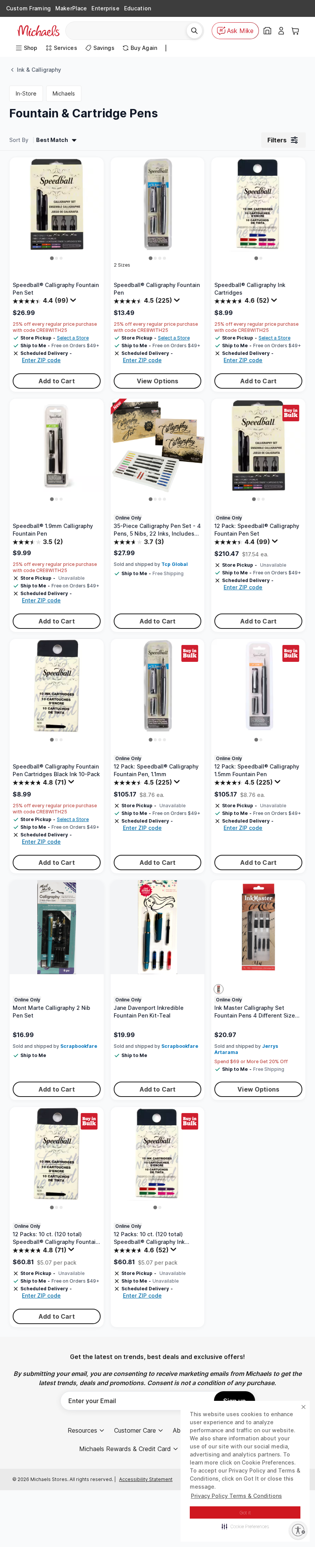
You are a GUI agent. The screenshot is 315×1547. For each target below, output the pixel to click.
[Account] (281, 30)
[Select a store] (267, 30)
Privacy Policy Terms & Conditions (236, 1496)
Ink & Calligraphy (39, 69)
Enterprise (105, 8)
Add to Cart (56, 381)
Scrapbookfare (78, 1046)
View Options (158, 381)
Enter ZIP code (41, 360)
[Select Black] (218, 989)
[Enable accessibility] (298, 1530)
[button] (245, 1526)
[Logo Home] (38, 31)
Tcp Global (174, 564)
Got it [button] (245, 1513)
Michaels (64, 93)
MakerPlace (71, 8)
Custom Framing (28, 8)
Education (137, 8)
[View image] (52, 258)
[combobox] (129, 30)
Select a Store (73, 338)
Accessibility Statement (145, 1479)
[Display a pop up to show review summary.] (74, 302)
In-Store (26, 93)
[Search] (194, 30)
